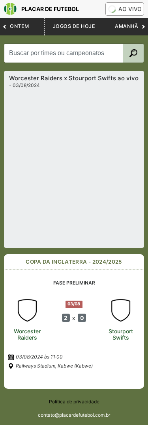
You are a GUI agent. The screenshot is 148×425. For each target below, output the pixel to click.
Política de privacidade (74, 402)
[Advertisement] (74, 166)
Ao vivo (130, 9)
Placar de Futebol (50, 9)
